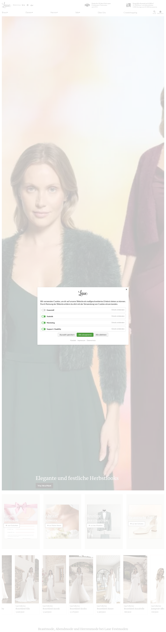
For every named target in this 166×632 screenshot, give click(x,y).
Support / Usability (54, 329)
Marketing (51, 323)
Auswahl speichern (67, 335)
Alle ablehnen (101, 335)
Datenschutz (91, 340)
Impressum (81, 340)
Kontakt (73, 340)
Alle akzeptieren (85, 335)
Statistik (50, 316)
